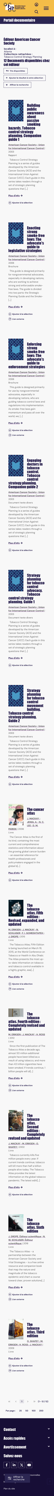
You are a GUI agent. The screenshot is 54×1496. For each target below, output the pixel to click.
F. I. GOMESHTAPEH (32, 933)
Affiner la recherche (19, 85)
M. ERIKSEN (14, 929)
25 (20, 1410)
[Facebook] (7, 1464)
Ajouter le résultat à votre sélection (26, 78)
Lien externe (18, 319)
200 (41, 1410)
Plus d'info (14, 195)
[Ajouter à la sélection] (9, 202)
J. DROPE (13, 936)
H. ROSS (40, 1034)
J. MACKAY (33, 818)
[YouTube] (29, 1464)
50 (26, 1410)
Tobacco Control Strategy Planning (23, 56)
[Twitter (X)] (22, 1464)
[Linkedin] (14, 1464)
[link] (9, 1401)
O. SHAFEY (33, 1341)
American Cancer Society (22, 144)
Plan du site (9, 1488)
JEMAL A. (32, 822)
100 (34, 1410)
